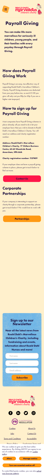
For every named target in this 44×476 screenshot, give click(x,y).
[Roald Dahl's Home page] (28, 10)
